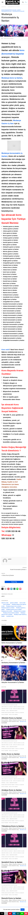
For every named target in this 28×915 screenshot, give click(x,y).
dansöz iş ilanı (4, 602)
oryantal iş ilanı (10, 616)
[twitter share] (2, 589)
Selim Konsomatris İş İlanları (11, 643)
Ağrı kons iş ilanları (7, 706)
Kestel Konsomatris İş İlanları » (18, 569)
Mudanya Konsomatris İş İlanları (11, 612)
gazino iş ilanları (14, 602)
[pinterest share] (8, 589)
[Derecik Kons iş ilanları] (14, 876)
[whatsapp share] (14, 589)
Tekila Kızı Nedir (13, 714)
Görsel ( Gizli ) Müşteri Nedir (9, 710)
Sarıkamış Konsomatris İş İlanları (13, 662)
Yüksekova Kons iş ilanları (12, 826)
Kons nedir (5, 349)
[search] (23, 2)
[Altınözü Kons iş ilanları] (14, 696)
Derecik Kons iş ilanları (11, 898)
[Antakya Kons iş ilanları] (14, 768)
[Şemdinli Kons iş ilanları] (14, 840)
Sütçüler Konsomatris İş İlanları (12, 682)
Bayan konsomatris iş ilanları (8, 10)
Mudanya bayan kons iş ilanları (13, 606)
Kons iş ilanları (19, 712)
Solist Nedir (4, 714)
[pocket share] (20, 589)
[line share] (17, 589)
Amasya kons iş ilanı (19, 706)
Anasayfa (3, 6)
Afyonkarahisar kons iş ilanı (9, 704)
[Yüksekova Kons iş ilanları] (14, 804)
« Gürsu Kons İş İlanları (7, 575)
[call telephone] (26, 2)
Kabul (22, 909)
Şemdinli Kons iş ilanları (11, 862)
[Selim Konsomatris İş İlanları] (14, 633)
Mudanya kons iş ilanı (6, 611)
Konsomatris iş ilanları (14, 6)
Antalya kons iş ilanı (18, 708)
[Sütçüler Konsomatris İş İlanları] (14, 673)
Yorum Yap (14, 582)
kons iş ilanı (22, 602)
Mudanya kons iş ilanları (11, 78)
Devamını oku (23, 721)
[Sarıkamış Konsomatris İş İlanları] (14, 653)
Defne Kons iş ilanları (10, 754)
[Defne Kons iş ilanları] (14, 732)
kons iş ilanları (6, 604)
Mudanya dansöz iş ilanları (7, 607)
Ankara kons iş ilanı (6, 708)
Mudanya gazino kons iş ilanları (14, 609)
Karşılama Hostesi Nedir (8, 712)
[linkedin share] (11, 589)
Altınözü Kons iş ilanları (11, 718)
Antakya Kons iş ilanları (11, 790)
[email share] (5, 589)
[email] (6, 913)
